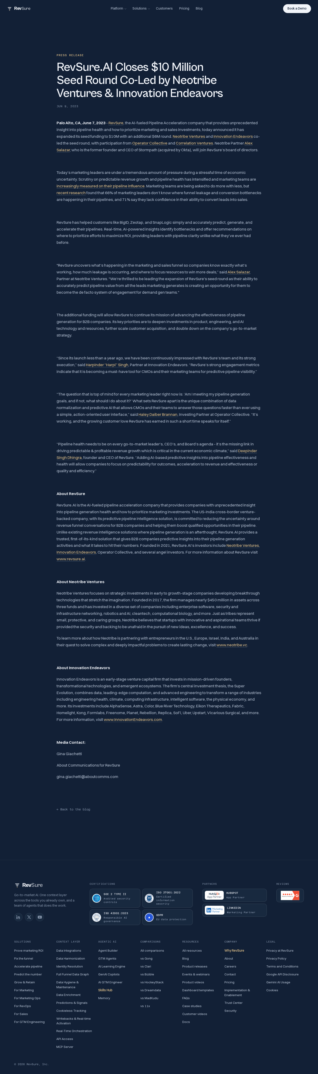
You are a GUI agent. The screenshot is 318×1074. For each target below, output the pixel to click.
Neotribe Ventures (189, 136)
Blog (199, 8)
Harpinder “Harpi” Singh (107, 364)
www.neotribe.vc (232, 644)
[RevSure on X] (29, 917)
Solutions (139, 8)
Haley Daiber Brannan (158, 414)
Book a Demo (297, 8)
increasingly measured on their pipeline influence (101, 185)
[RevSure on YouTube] (40, 917)
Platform (117, 8)
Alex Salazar (238, 271)
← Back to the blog (73, 809)
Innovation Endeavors (233, 136)
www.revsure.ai (71, 558)
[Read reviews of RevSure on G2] (290, 895)
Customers (164, 8)
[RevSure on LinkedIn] (18, 917)
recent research (71, 192)
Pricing (184, 8)
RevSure (115, 122)
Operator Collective (149, 143)
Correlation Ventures (194, 143)
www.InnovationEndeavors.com (133, 719)
